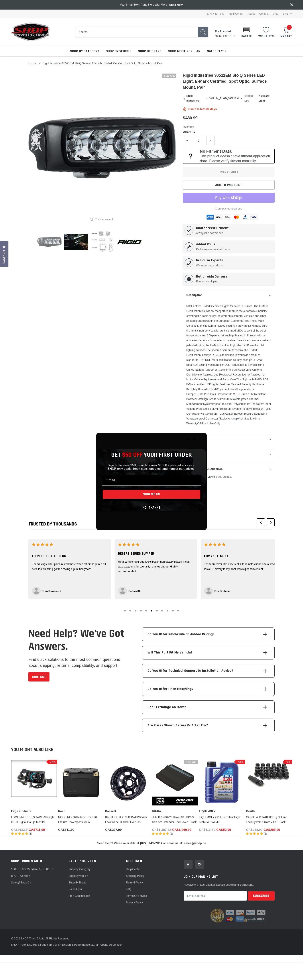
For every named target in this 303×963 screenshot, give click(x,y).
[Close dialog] (201, 438)
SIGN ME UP (151, 494)
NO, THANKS (151, 507)
